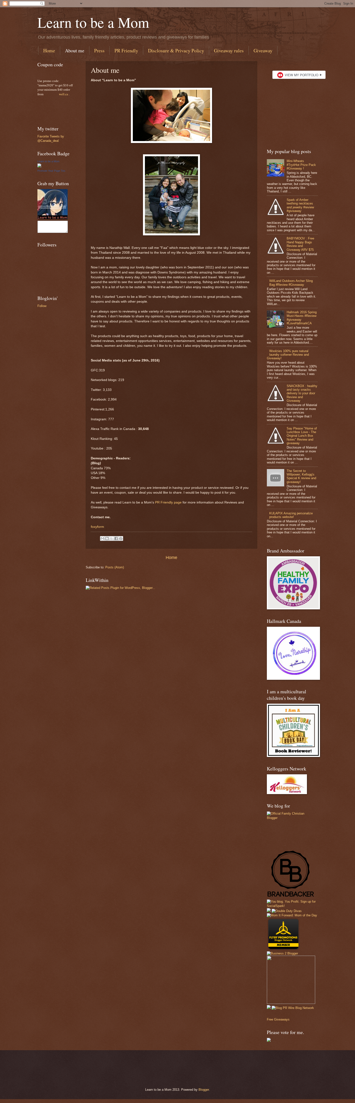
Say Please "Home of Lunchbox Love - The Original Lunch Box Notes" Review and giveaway (302, 436)
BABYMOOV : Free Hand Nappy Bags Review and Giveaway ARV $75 (300, 244)
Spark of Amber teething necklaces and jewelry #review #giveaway (300, 205)
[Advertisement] (92, 1064)
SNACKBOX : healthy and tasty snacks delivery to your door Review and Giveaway (302, 393)
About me (74, 50)
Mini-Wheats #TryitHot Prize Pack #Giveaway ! (301, 164)
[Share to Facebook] (116, 538)
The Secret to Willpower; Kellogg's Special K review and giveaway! (301, 476)
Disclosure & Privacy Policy (176, 50)
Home (49, 50)
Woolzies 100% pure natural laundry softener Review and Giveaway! (288, 354)
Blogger (204, 1089)
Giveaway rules (229, 50)
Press (99, 50)
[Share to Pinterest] (120, 538)
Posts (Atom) (114, 567)
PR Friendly (126, 50)
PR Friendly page (168, 502)
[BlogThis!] (107, 538)
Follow (41, 306)
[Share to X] (111, 538)
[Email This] (102, 538)
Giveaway (263, 50)
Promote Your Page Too (51, 170)
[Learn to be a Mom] (39, 166)
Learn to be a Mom (93, 22)
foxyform (97, 527)
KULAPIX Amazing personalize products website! (291, 515)
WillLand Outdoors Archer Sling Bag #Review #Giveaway (291, 282)
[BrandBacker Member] (291, 897)
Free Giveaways (278, 1019)
